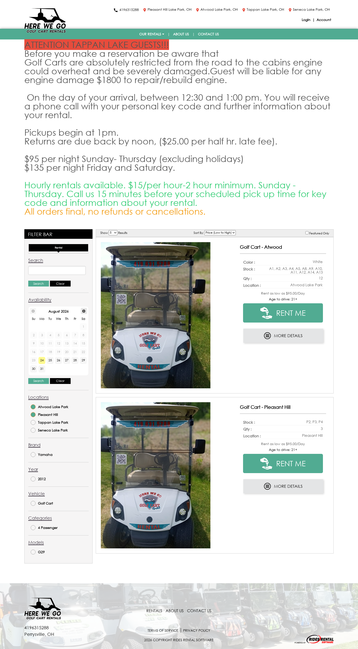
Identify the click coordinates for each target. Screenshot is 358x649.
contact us (199, 611)
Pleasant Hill (48, 414)
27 (66, 360)
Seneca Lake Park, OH (311, 10)
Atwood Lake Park (53, 406)
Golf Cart (45, 503)
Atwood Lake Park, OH (219, 10)
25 (50, 360)
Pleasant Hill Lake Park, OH (170, 10)
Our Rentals (150, 34)
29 (83, 360)
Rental (58, 247)
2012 (42, 479)
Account (324, 19)
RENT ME (290, 312)
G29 (41, 552)
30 (33, 369)
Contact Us (208, 34)
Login (306, 19)
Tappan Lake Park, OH (265, 10)
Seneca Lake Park (53, 430)
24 (42, 360)
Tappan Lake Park (53, 422)
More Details (288, 335)
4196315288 (129, 10)
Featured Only (319, 233)
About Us (181, 34)
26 (58, 360)
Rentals (154, 611)
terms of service (163, 630)
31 (42, 369)
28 (75, 360)
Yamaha (45, 454)
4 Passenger (47, 527)
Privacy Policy (196, 630)
